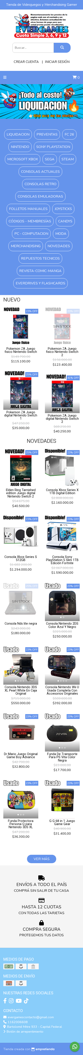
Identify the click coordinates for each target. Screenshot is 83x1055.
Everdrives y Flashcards (40, 283)
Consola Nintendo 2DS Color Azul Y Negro (62, 625)
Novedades (59, 246)
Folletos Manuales (28, 208)
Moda (60, 233)
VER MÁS (42, 859)
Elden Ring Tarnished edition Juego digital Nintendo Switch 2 (21, 493)
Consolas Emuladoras (40, 196)
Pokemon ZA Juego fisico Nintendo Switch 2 (62, 351)
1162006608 (17, 1022)
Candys (65, 221)
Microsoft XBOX (22, 159)
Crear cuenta (26, 62)
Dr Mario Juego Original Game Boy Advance (21, 756)
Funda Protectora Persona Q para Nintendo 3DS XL (20, 824)
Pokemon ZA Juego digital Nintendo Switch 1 (20, 415)
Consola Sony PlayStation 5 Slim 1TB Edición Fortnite (62, 560)
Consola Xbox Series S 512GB (20, 558)
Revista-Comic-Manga (40, 270)
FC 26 (69, 134)
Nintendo (20, 146)
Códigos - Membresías (30, 221)
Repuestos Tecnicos (40, 258)
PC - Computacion (31, 233)
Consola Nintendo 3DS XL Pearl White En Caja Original (21, 690)
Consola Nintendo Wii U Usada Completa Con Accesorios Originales (62, 690)
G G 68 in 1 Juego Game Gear (62, 822)
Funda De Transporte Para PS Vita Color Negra (62, 757)
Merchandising (26, 246)
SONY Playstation (53, 146)
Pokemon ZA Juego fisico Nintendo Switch (21, 350)
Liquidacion (18, 134)
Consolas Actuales (40, 171)
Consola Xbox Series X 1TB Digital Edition (62, 491)
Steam (68, 159)
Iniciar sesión (57, 62)
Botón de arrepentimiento (24, 1031)
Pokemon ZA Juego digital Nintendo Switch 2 (62, 418)
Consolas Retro (40, 184)
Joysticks (63, 208)
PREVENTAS (47, 134)
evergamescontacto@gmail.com (30, 1017)
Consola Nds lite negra (21, 623)
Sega (49, 159)
